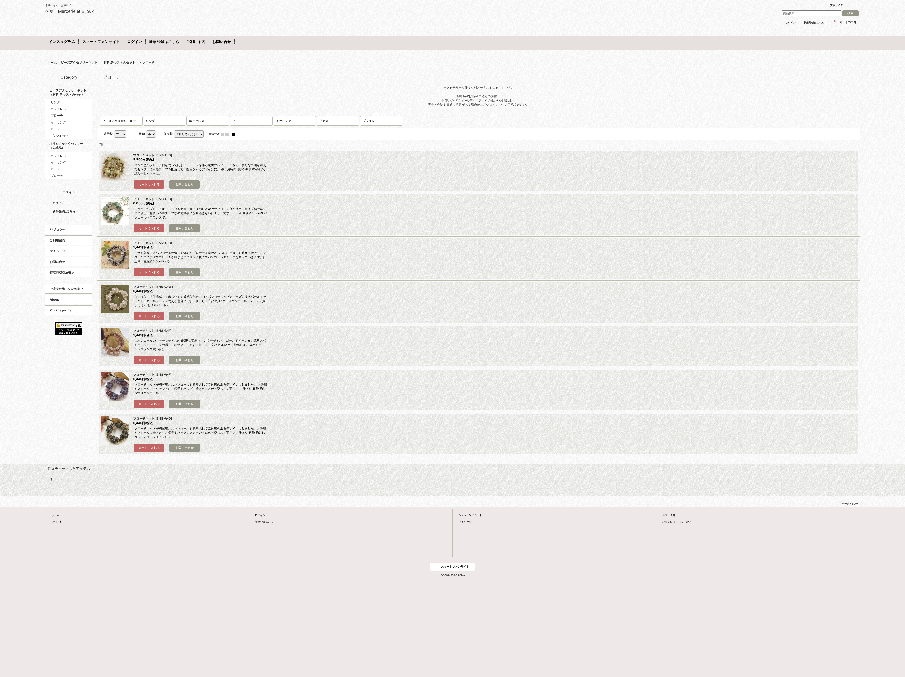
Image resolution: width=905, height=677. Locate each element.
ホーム (55, 515)
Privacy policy (60, 310)
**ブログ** (58, 229)
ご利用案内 (57, 240)
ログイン (790, 22)
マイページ (57, 251)
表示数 (108, 133)
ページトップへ (850, 503)
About (54, 299)
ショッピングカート (470, 515)
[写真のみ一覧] (226, 134)
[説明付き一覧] (237, 134)
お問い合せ (57, 262)
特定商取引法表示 (62, 272)
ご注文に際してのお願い (66, 289)
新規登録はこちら (814, 22)
